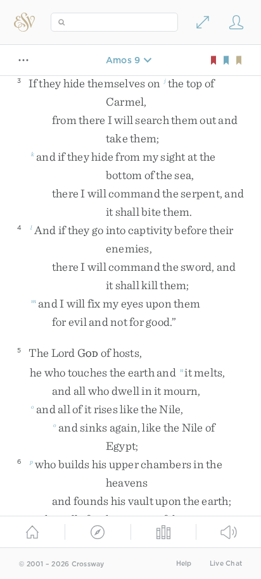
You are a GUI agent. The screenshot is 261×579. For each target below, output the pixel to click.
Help (184, 563)
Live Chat (226, 563)
